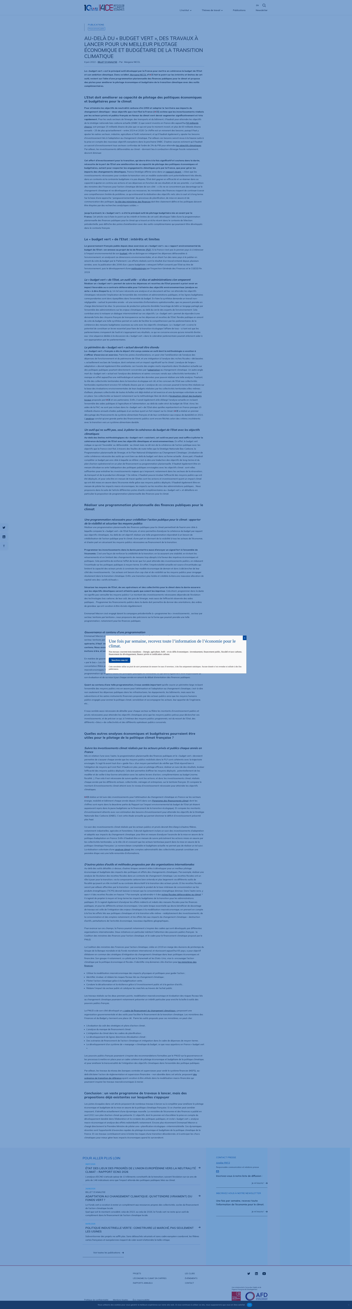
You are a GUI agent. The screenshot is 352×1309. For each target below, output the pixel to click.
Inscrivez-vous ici (119, 660)
